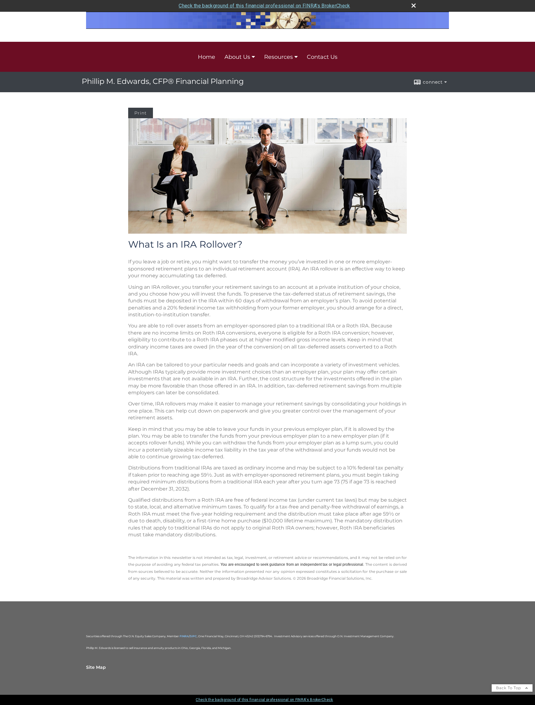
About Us (237, 57)
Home (206, 57)
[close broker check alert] (413, 5)
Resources (278, 57)
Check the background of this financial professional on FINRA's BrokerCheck (264, 6)
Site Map (96, 667)
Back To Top (509, 688)
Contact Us (322, 57)
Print (140, 113)
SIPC (193, 636)
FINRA (184, 636)
